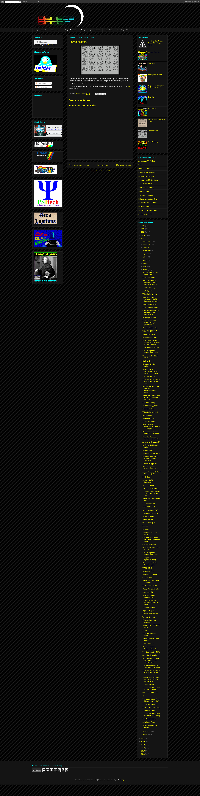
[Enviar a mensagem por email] (96, 94)
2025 (143, 229)
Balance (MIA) (147, 450)
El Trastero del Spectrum (147, 203)
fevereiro (146, 731)
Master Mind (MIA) (149, 304)
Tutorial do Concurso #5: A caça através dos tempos (151, 397)
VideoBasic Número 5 (150, 412)
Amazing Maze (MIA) (150, 307)
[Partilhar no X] (100, 94)
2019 (143, 744)
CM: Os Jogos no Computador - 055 (150, 648)
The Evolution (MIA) (149, 376)
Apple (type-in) (147, 291)
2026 (143, 226)
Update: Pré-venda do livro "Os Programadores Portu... (150, 389)
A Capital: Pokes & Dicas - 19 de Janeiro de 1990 (151, 493)
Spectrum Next (143, 191)
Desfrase (145, 529)
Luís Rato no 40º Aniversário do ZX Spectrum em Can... (150, 299)
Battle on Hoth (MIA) (149, 586)
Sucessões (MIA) (148, 418)
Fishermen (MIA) (148, 277)
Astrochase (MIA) (148, 334)
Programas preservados (90, 30)
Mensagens (41, 83)
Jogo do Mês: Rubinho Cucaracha (150, 273)
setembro (146, 251)
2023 (143, 235)
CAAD (140, 165)
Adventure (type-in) (149, 464)
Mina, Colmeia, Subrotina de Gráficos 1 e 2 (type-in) (151, 427)
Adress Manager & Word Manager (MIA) (151, 473)
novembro (147, 244)
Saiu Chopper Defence (150, 347)
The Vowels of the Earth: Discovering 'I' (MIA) (151, 700)
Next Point (152, 63)
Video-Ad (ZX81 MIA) (150, 693)
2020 (143, 741)
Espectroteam (70, 30)
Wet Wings (152, 108)
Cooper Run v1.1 (154, 52)
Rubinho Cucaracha (149, 328)
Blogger (122, 780)
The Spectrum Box (155, 75)
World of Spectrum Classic (148, 210)
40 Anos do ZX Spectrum (147, 481)
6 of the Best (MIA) (149, 544)
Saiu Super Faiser (149, 722)
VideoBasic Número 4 (150, 513)
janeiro (145, 734)
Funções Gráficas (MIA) (151, 707)
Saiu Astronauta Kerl (149, 719)
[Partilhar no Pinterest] (104, 94)
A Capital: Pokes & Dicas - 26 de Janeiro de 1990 (151, 381)
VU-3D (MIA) (147, 568)
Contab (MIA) (147, 415)
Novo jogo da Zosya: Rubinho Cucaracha (150, 433)
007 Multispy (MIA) (149, 523)
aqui (129, 86)
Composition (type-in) (150, 406)
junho (145, 260)
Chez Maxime (147, 577)
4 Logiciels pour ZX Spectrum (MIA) (149, 559)
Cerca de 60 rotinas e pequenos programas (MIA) (151, 539)
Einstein (145, 526)
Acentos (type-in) (148, 288)
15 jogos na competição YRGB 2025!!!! (157, 87)
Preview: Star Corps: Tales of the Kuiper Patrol (155, 43)
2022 (143, 238)
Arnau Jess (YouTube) (146, 161)
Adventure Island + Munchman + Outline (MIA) (150, 602)
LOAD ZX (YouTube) (145, 168)
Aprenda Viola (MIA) (149, 655)
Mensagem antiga (123, 165)
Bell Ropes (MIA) (148, 403)
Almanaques (55, 30)
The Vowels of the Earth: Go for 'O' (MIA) (151, 689)
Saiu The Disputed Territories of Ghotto (150, 438)
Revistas (108, 30)
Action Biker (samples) (150, 488)
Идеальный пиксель (146, 176)
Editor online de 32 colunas (149, 621)
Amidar (145, 630)
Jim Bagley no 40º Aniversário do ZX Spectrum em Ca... (150, 283)
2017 (143, 751)
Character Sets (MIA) (150, 510)
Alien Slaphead (147, 644)
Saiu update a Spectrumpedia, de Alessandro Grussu (150, 371)
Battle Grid (146, 477)
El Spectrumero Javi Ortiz (147, 199)
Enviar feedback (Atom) (104, 171)
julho (145, 257)
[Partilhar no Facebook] (102, 94)
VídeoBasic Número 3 (150, 607)
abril (145, 266)
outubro (146, 247)
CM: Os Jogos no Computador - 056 (150, 554)
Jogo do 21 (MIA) (148, 611)
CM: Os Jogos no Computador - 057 (150, 468)
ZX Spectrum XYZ (145, 214)
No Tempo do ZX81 (149, 318)
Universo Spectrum (145, 206)
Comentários (42, 87)
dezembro (147, 241)
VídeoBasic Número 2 (150, 704)
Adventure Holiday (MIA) (151, 442)
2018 (143, 748)
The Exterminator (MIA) (151, 652)
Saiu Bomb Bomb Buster (151, 453)
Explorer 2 (146, 361)
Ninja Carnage (153, 142)
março (145, 270)
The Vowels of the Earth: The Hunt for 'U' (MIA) (151, 666)
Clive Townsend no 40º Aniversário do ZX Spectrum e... (150, 312)
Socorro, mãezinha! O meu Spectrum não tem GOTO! (150, 679)
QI (143, 696)
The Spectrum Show (145, 195)
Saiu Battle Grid (148, 571)
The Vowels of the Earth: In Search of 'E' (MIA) (151, 715)
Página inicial (40, 30)
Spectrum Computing (146, 187)
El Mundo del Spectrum (147, 172)
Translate (51, 45)
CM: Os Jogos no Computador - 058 (150, 352)
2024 (143, 232)
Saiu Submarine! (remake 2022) (148, 596)
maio (145, 263)
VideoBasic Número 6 (150, 294)
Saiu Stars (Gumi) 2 (149, 711)
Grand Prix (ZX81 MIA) (150, 589)
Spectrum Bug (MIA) (149, 574)
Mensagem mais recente (79, 165)
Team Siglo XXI (122, 30)
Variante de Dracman (150, 614)
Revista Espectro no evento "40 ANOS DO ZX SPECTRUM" (151, 342)
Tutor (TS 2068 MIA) (150, 331)
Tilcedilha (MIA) (148, 516)
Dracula (151, 97)
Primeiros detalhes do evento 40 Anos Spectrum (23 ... (150, 458)
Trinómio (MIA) (147, 520)
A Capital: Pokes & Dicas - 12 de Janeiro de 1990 (151, 672)
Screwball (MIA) (148, 409)
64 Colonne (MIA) (148, 504)
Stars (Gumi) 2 (147, 592)
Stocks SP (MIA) (148, 485)
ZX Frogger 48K (148, 684)
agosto (145, 254)
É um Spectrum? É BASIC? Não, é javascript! (149, 323)
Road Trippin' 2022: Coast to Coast (149, 564)
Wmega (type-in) (148, 617)
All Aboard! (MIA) (148, 421)
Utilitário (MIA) (153, 131)
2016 (143, 754)
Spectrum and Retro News (148, 180)
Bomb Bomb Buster (149, 337)
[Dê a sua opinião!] (98, 94)
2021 (143, 738)
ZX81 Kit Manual (148, 507)
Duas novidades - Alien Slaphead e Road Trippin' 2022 (150, 660)
